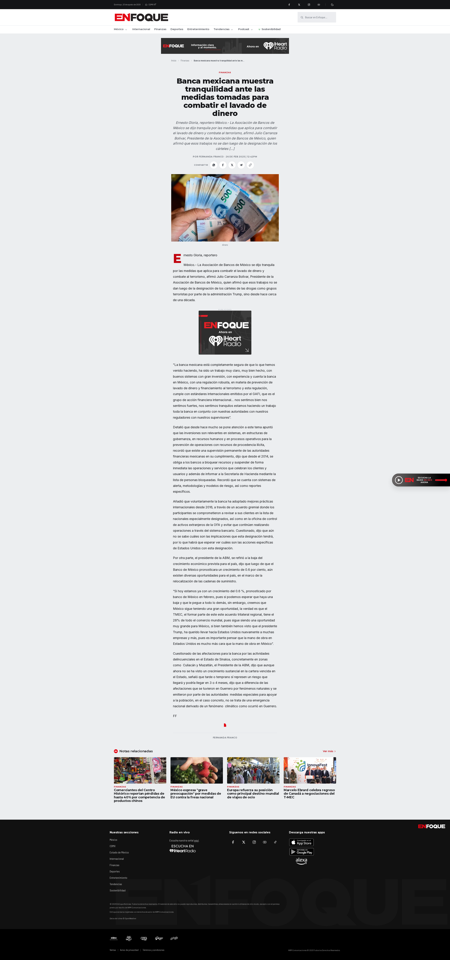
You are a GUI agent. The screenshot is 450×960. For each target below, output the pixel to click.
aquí (196, 840)
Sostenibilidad (271, 29)
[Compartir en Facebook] (223, 165)
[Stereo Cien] (159, 938)
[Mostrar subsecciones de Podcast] (252, 30)
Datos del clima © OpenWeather (123, 918)
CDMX (112, 846)
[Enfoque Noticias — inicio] (141, 17)
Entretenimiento (198, 29)
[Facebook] (289, 4)
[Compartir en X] (232, 165)
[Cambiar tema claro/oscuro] (332, 4)
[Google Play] (301, 852)
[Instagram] (309, 4)
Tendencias (221, 29)
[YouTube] (319, 4)
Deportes (177, 29)
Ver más (328, 751)
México (119, 29)
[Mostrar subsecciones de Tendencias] (232, 30)
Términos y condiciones (153, 950)
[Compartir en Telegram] (241, 165)
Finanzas (160, 29)
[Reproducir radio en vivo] (399, 480)
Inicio (173, 60)
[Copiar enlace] (250, 165)
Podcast (243, 29)
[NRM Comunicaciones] (114, 938)
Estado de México (119, 852)
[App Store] (301, 842)
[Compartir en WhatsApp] (214, 165)
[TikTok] (275, 842)
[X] (299, 4)
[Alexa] (301, 861)
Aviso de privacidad (129, 950)
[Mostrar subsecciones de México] (126, 30)
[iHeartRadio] (182, 848)
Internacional (141, 29)
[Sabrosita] (174, 938)
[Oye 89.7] (144, 938)
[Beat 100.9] (129, 938)
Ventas (113, 950)
